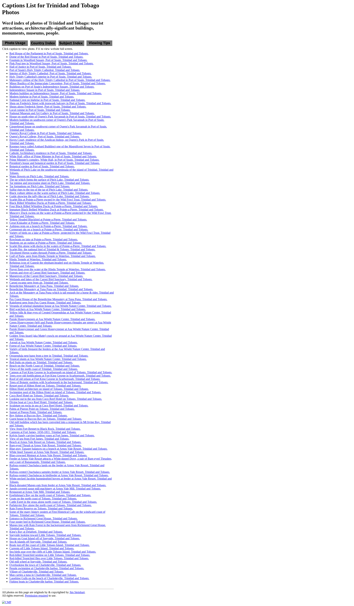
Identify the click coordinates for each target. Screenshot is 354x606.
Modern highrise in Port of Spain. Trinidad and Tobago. (41, 96)
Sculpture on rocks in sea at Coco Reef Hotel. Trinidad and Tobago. (48, 405)
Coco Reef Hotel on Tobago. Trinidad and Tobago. (39, 395)
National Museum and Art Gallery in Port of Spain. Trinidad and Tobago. (52, 113)
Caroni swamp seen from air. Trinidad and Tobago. (39, 282)
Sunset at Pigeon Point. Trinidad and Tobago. (35, 412)
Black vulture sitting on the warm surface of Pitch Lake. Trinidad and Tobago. (54, 192)
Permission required (36, 595)
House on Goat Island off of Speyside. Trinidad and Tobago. (44, 538)
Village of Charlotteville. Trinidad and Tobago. (36, 571)
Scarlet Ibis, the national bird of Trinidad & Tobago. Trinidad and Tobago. (52, 249)
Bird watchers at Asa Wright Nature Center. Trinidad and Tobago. (47, 309)
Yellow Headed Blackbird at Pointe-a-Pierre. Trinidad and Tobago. (48, 219)
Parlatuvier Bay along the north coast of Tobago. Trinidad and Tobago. (50, 505)
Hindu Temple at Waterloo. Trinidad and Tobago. (38, 259)
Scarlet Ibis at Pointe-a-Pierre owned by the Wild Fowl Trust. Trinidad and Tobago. (57, 199)
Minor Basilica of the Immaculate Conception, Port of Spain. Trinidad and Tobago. (57, 83)
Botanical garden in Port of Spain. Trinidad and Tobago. (42, 166)
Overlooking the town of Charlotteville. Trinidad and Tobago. (45, 565)
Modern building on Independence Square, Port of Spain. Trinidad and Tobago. (55, 93)
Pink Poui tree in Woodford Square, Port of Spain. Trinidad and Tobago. (51, 63)
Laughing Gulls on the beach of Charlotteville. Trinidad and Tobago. (49, 578)
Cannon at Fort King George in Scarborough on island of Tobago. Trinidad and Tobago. (60, 372)
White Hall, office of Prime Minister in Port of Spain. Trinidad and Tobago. (53, 156)
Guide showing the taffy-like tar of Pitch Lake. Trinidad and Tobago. (49, 196)
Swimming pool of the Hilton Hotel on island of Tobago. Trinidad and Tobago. (55, 392)
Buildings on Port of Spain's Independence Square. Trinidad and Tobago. (51, 86)
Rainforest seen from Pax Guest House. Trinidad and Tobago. (45, 302)
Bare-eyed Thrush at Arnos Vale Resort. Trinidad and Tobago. (45, 445)
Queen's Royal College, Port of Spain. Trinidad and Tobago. (44, 136)
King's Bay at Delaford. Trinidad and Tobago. (36, 531)
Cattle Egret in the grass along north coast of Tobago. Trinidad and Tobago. (53, 501)
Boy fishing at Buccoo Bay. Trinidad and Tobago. (38, 415)
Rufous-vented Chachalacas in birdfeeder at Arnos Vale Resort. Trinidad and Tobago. (59, 475)
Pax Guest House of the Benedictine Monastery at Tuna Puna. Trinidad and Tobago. (58, 299)
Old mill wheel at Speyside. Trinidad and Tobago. (38, 561)
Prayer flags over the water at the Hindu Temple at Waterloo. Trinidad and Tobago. (57, 269)
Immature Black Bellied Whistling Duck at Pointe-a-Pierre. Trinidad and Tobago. (56, 209)
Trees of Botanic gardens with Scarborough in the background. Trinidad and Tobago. (58, 382)
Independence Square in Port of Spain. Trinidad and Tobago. (44, 90)
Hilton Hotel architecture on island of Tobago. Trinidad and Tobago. (49, 388)
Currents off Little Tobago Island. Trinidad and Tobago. (41, 548)
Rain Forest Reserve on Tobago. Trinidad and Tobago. (41, 508)
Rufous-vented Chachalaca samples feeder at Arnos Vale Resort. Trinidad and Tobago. (59, 472)
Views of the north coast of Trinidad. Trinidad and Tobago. (43, 369)
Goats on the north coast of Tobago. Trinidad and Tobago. (43, 498)
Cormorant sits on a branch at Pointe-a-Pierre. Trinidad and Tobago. (48, 229)
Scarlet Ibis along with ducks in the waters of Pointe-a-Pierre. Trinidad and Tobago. (57, 246)
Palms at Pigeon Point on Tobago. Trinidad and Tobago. (42, 408)
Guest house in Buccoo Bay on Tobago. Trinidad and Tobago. (45, 418)
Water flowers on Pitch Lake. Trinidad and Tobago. (39, 176)
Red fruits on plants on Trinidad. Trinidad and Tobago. (41, 362)
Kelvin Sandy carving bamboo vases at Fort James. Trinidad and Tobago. (52, 435)
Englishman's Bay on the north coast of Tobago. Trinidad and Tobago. (50, 495)
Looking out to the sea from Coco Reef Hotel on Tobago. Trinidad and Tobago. (55, 398)
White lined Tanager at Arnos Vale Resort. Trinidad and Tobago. (46, 452)
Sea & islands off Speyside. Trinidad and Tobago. (38, 541)
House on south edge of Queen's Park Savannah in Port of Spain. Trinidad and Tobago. (60, 116)
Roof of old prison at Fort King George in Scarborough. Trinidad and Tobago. (54, 379)
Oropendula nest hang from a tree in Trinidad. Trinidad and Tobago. (48, 355)
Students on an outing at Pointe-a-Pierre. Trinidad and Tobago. (45, 242)
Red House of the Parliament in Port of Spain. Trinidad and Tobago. (48, 53)
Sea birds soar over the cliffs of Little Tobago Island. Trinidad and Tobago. (52, 551)
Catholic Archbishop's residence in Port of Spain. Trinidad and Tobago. (50, 153)
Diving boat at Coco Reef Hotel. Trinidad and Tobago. (41, 402)
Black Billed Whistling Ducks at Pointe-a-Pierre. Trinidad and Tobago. (50, 202)
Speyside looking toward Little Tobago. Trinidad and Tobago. (45, 535)
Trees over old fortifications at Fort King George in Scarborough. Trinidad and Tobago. (60, 375)
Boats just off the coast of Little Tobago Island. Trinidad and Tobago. (49, 545)
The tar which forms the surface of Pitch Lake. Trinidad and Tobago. (49, 179)
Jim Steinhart (77, 592)
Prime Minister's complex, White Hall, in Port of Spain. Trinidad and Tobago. (54, 159)
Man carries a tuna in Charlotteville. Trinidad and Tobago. (43, 574)
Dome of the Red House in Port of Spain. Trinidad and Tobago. (46, 56)
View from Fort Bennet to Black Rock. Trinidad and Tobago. (45, 428)
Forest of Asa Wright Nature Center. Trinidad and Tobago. (43, 345)
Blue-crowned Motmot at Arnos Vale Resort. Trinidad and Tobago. (48, 455)
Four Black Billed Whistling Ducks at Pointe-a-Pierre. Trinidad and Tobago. (53, 206)
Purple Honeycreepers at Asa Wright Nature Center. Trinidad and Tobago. (52, 319)
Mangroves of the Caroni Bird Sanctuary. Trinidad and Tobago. (46, 276)
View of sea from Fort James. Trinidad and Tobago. (39, 438)
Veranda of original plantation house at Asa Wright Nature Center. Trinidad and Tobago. (60, 305)
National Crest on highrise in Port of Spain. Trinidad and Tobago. (47, 99)
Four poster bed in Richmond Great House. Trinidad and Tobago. (47, 521)
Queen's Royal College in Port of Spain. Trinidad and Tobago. (45, 133)
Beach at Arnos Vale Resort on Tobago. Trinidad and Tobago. (45, 442)
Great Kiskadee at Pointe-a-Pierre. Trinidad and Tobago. (42, 222)
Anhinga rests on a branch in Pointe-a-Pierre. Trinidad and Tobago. (48, 226)
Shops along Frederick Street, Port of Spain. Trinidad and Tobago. (47, 106)
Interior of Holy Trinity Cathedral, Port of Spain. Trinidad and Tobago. (50, 73)
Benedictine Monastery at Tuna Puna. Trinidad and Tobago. (44, 285)
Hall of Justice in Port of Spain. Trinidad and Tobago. (40, 66)
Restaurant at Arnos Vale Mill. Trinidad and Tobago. (39, 491)
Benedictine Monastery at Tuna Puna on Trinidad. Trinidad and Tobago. (51, 289)
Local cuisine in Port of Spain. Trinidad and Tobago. (39, 109)
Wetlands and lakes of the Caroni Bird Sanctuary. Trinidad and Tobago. (50, 279)
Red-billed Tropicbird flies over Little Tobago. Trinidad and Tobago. (49, 558)
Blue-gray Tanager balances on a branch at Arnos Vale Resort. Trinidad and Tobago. (58, 448)
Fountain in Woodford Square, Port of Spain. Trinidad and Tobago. (48, 60)
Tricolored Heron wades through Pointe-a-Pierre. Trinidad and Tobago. (50, 252)
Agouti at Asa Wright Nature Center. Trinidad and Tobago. (43, 342)
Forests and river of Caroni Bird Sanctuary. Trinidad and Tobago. (47, 272)
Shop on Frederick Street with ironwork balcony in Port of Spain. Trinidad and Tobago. (60, 103)
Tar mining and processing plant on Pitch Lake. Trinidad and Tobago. (49, 183)
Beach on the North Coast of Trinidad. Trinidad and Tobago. (44, 365)
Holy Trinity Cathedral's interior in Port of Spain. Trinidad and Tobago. (50, 76)
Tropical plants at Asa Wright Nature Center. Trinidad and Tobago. (48, 359)
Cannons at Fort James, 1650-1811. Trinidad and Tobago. (42, 432)
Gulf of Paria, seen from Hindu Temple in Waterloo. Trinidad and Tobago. (52, 256)
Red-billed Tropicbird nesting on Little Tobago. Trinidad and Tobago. (49, 555)
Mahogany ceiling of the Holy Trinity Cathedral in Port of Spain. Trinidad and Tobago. (59, 80)
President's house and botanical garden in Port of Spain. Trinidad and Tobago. (54, 163)
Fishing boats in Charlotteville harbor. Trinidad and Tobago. (44, 581)
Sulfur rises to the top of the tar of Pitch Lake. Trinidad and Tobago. (48, 189)
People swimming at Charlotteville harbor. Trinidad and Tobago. (46, 568)
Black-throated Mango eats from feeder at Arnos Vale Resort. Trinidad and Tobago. (57, 485)
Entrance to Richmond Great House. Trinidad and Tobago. (43, 518)
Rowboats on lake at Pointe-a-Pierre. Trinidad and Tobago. (43, 239)
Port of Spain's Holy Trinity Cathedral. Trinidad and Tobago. (44, 70)
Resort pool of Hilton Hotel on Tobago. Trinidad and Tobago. (45, 385)
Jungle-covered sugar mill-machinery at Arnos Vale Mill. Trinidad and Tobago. (55, 488)
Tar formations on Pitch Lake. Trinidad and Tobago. (39, 186)
